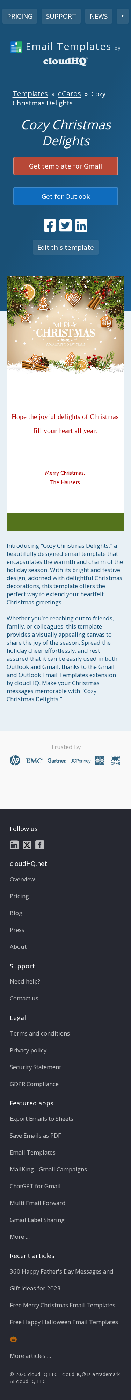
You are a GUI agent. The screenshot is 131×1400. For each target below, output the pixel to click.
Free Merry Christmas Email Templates (62, 1305)
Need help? (25, 981)
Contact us (24, 998)
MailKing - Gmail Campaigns (48, 1169)
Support (61, 16)
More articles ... (30, 1356)
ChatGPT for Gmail (35, 1186)
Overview (22, 879)
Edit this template (65, 247)
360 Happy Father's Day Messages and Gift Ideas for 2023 (62, 1279)
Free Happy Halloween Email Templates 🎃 (64, 1330)
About (18, 946)
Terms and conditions (40, 1033)
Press (17, 930)
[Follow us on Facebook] (39, 844)
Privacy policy (28, 1050)
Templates (30, 93)
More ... (20, 1237)
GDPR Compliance (34, 1084)
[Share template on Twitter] (65, 225)
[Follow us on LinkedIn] (14, 844)
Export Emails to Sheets (41, 1119)
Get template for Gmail (65, 166)
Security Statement (35, 1067)
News (99, 16)
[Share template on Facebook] (50, 225)
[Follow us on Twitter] (27, 844)
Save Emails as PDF (35, 1135)
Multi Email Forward (38, 1203)
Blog (16, 913)
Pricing (19, 16)
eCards (69, 93)
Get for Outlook (66, 196)
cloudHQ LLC (31, 1381)
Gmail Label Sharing (37, 1220)
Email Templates (33, 1152)
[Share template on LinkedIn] (81, 225)
